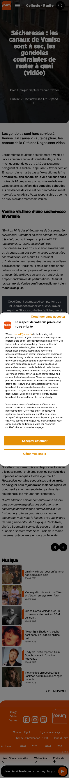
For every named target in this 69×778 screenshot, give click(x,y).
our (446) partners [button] (23, 334)
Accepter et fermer (34, 441)
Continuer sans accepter (48, 316)
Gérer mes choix (34, 454)
